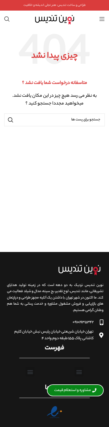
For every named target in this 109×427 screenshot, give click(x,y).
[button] (79, 371)
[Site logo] (54, 19)
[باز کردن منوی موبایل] (102, 19)
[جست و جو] (7, 19)
